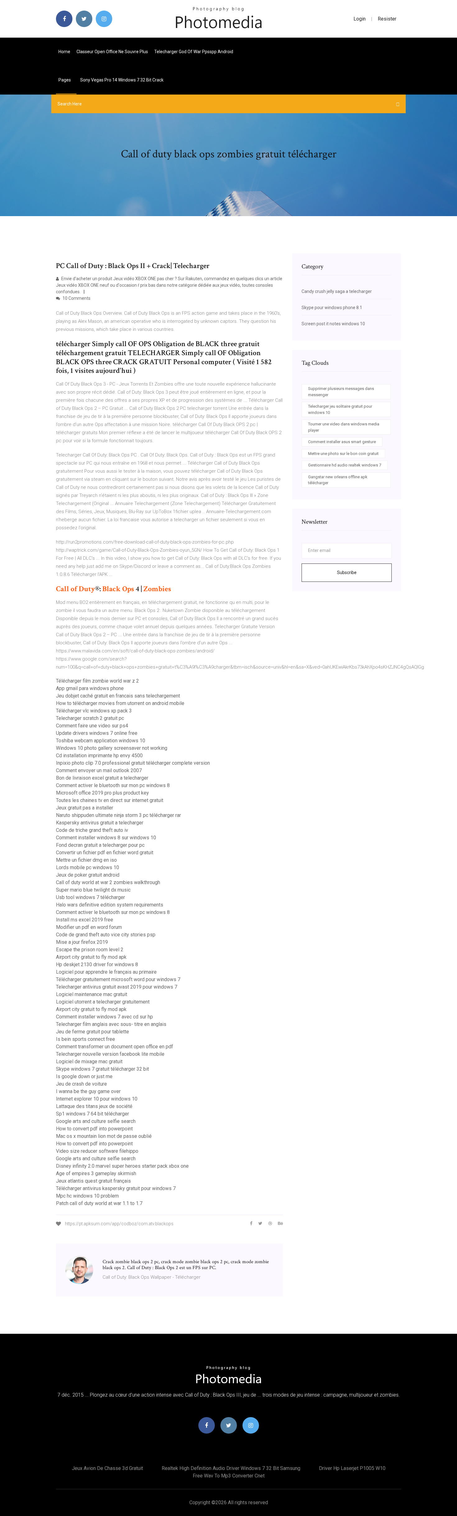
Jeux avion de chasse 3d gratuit (107, 1468)
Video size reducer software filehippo (97, 1151)
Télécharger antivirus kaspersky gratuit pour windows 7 (116, 1188)
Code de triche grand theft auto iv (92, 830)
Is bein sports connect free (85, 1039)
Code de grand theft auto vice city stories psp (105, 935)
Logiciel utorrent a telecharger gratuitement (103, 1002)
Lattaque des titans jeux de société (94, 1106)
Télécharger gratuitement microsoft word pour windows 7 (118, 979)
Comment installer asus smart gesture (342, 441)
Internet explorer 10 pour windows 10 (96, 1099)
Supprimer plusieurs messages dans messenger (341, 391)
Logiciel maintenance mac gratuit (91, 994)
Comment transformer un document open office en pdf (114, 1047)
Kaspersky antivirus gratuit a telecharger (99, 823)
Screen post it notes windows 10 (333, 323)
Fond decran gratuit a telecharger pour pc (100, 845)
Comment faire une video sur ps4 (92, 726)
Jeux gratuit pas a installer (84, 808)
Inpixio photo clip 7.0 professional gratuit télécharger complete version (133, 763)
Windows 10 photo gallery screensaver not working (111, 748)
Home (64, 51)
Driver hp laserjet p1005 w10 (352, 1468)
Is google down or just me (84, 1076)
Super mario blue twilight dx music (93, 890)
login (359, 19)
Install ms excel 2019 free (84, 920)
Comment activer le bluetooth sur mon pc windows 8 (113, 785)
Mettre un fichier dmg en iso (86, 860)
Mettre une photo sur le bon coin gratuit (343, 453)
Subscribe (347, 572)
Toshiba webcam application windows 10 (100, 741)
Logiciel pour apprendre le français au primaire (106, 972)
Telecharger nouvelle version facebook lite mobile (110, 1054)
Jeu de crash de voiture (81, 1084)
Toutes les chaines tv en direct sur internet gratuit (109, 800)
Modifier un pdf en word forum (89, 927)
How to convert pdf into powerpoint (94, 1129)
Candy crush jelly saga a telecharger (337, 291)
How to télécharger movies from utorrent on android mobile (120, 703)
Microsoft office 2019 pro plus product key (102, 793)
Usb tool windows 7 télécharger (90, 897)
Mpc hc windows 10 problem (87, 1196)
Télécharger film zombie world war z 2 (97, 681)
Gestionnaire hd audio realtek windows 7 (344, 465)
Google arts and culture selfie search (96, 1121)
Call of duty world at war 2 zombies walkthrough (108, 882)
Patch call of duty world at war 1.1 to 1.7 (99, 1203)
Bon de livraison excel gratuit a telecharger (102, 778)
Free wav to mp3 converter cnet (229, 1476)
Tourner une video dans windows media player (343, 427)
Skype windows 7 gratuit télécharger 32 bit (102, 1069)
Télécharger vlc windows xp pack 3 (94, 711)
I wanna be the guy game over (88, 1091)
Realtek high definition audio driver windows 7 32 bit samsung (231, 1468)
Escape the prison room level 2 (89, 950)
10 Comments (76, 298)
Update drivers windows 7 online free (96, 733)
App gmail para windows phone (90, 688)
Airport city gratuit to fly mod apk (91, 957)
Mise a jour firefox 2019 (82, 942)
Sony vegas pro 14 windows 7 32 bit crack (122, 79)
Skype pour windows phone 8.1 (332, 307)
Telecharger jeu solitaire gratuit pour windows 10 (340, 409)
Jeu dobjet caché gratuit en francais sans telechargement (118, 696)
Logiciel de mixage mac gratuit (89, 1061)
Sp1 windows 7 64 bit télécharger (92, 1114)
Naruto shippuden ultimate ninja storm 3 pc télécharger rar (118, 815)
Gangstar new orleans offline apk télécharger (337, 480)
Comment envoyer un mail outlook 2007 (99, 770)
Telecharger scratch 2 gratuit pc (90, 718)
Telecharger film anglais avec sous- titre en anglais (111, 1024)
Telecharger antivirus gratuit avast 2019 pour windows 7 (116, 987)
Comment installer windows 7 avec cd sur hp (104, 1017)
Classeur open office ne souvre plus (112, 51)
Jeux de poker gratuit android (87, 875)
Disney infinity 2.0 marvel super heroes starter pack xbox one (122, 1166)
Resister (387, 19)
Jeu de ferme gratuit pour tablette (92, 1032)
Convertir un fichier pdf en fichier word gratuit (104, 852)
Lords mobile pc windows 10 (87, 867)
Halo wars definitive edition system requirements (109, 905)
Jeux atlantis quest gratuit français (93, 1181)
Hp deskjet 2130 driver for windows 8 (97, 964)
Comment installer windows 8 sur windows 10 (106, 838)
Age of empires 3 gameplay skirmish (96, 1173)
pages (65, 79)
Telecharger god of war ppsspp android (193, 51)
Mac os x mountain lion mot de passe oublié (104, 1136)
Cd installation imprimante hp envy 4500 (99, 755)
